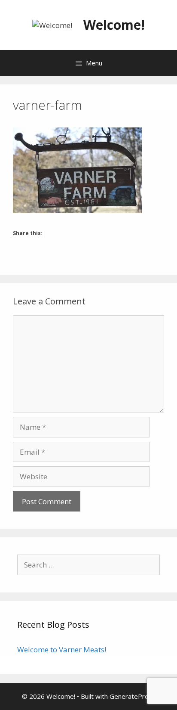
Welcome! (114, 25)
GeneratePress (133, 696)
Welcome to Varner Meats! (61, 649)
